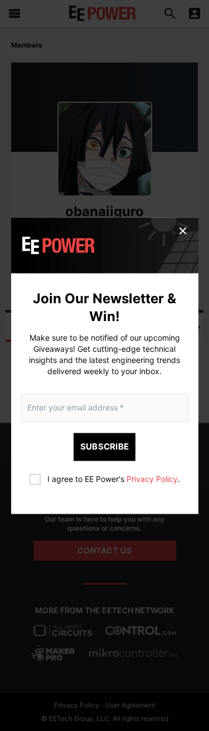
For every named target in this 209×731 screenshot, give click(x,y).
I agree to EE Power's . (113, 479)
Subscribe (104, 446)
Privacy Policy (152, 479)
